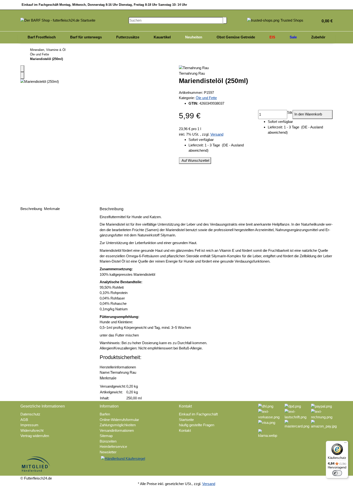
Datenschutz (30, 414)
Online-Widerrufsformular (119, 420)
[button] (325, 20)
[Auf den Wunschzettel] (22, 75)
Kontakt (185, 430)
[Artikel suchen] (225, 20)
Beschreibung (31, 209)
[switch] (337, 473)
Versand (216, 134)
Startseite (186, 420)
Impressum (29, 425)
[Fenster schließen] (22, 68)
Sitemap (106, 436)
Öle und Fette (206, 98)
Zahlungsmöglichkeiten (118, 425)
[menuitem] (41, 37)
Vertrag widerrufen (34, 436)
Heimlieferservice (113, 446)
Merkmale (52, 209)
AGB (24, 420)
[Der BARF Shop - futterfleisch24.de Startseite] (57, 20)
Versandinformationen (117, 430)
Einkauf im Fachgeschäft (198, 414)
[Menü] (345, 444)
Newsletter (108, 452)
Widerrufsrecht (31, 430)
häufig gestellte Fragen (196, 425)
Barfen (105, 414)
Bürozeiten (108, 441)
